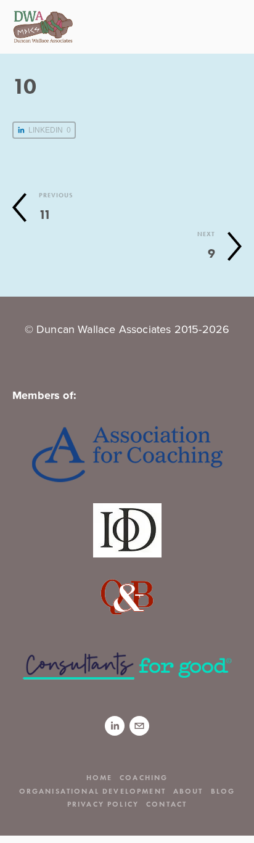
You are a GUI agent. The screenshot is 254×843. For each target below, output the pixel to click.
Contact (166, 803)
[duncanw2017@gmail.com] (139, 726)
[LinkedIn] (115, 726)
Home (99, 777)
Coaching (144, 777)
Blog (223, 791)
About (188, 791)
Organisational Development (92, 791)
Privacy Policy (103, 803)
